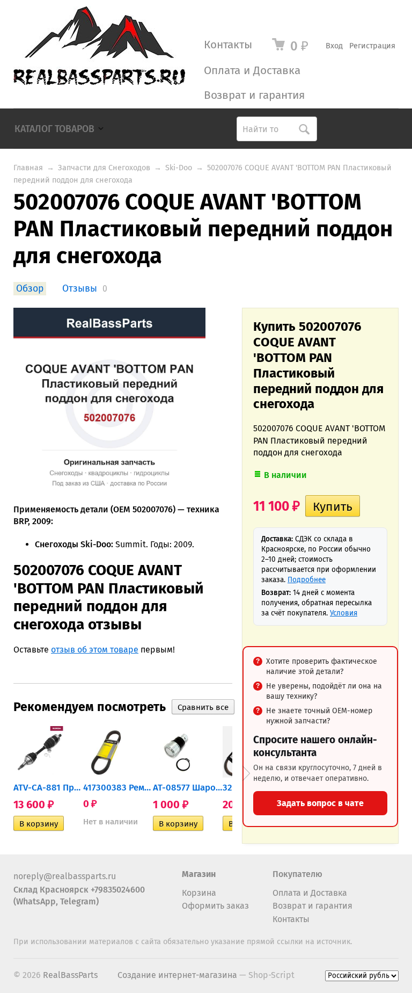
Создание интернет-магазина (177, 975)
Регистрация (372, 45)
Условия (343, 613)
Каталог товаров (54, 129)
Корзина (199, 893)
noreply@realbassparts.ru (64, 876)
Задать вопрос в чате (320, 803)
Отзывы (79, 288)
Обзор (29, 288)
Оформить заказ (215, 906)
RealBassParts (70, 975)
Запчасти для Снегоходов (104, 167)
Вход (334, 45)
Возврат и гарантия (254, 95)
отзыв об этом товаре (94, 649)
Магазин (199, 874)
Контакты (228, 45)
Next (246, 773)
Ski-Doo (178, 167)
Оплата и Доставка (252, 70)
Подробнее (307, 579)
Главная (28, 167)
